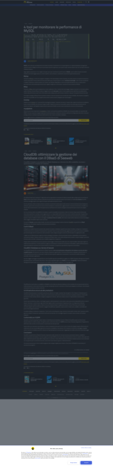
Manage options (73, 462)
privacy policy (37, 458)
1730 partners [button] (28, 452)
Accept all (86, 462)
